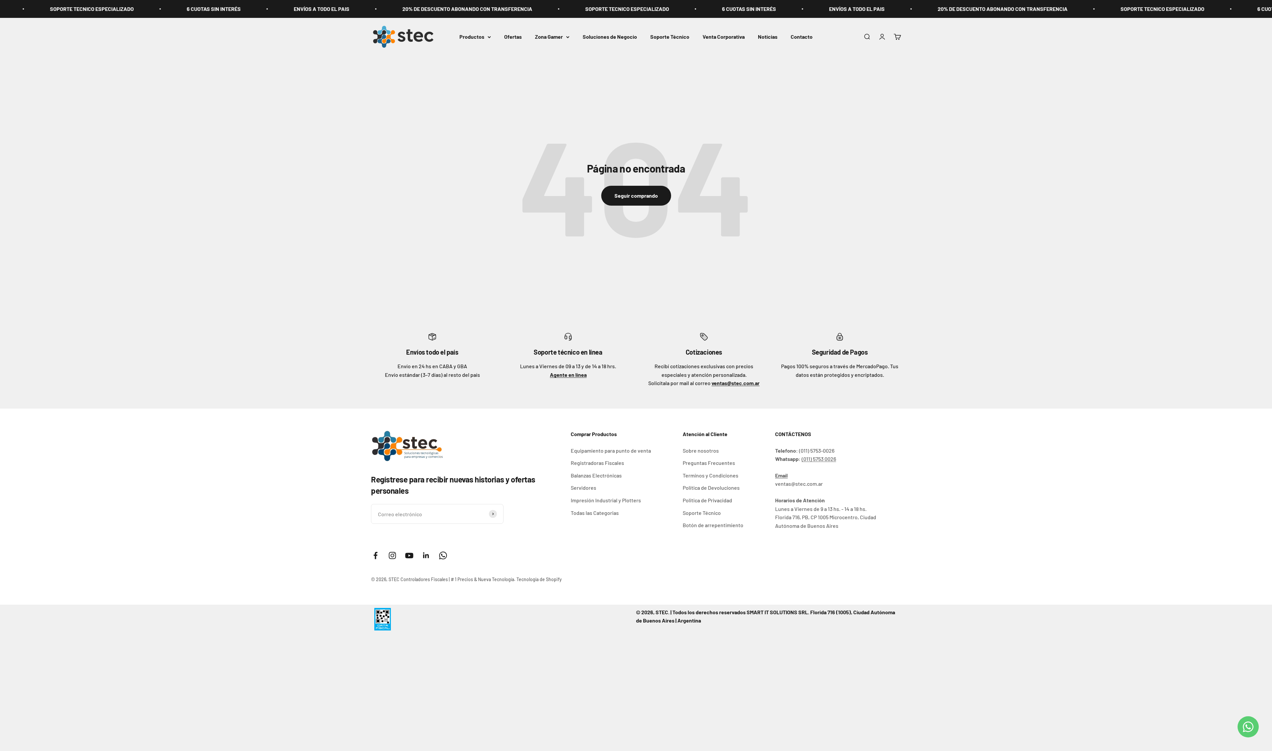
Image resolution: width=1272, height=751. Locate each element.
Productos (471, 36)
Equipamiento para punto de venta (611, 450)
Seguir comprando (636, 195)
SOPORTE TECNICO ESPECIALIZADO (549, 9)
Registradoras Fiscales (597, 463)
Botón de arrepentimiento (713, 525)
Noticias (767, 36)
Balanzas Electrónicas (596, 475)
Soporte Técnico (669, 36)
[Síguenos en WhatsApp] (443, 555)
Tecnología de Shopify (539, 579)
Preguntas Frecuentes (709, 463)
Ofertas (513, 36)
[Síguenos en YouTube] (409, 555)
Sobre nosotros (701, 450)
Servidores (583, 487)
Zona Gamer (549, 36)
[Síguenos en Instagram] (392, 555)
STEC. (662, 612)
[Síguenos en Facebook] (375, 555)
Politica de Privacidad (707, 500)
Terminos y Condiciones (710, 475)
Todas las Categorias (595, 513)
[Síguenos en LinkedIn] (426, 555)
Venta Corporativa (724, 36)
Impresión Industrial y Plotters (606, 500)
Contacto (802, 36)
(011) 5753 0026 (819, 459)
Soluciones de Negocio (610, 36)
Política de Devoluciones (711, 487)
